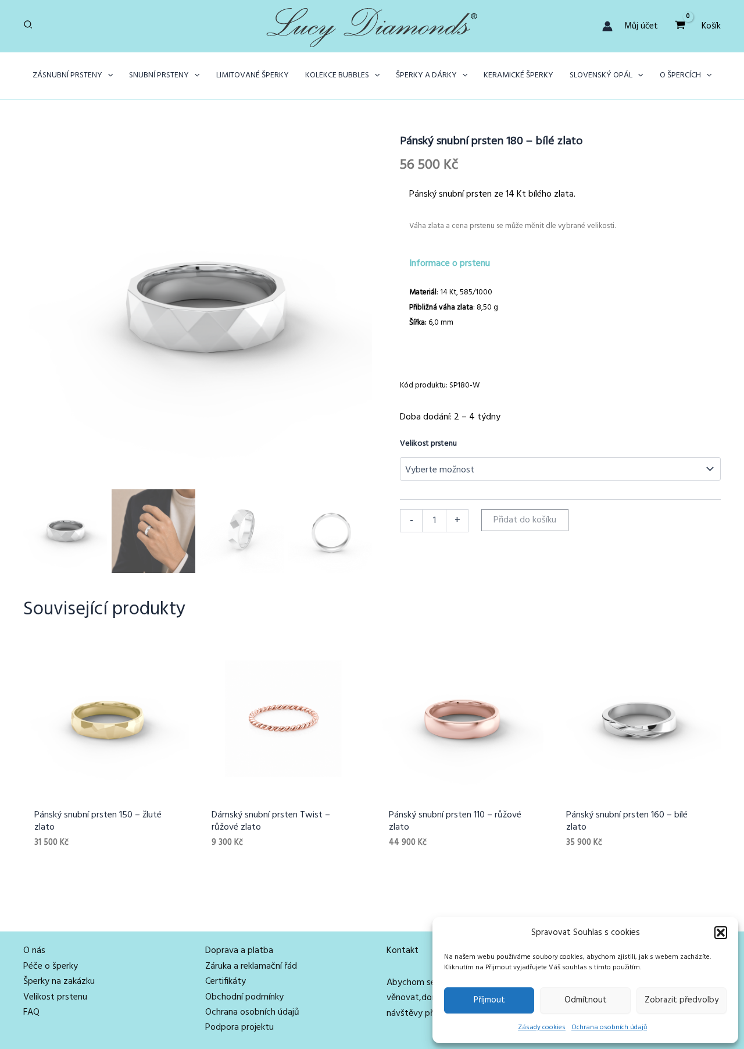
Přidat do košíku (524, 520)
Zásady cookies (542, 1027)
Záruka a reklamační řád (251, 966)
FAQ (31, 1012)
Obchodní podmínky (244, 997)
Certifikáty (225, 981)
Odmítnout (585, 1000)
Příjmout (489, 1000)
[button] (721, 932)
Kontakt (403, 950)
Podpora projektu (239, 1027)
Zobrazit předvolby (681, 1000)
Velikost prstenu (428, 443)
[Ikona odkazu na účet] (607, 26)
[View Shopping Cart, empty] (680, 26)
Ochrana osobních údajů (609, 1027)
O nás (34, 950)
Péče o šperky (50, 966)
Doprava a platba (239, 950)
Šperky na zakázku (59, 981)
